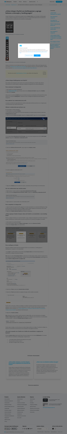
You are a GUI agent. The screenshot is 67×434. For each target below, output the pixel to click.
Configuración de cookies (29, 55)
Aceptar (37, 55)
